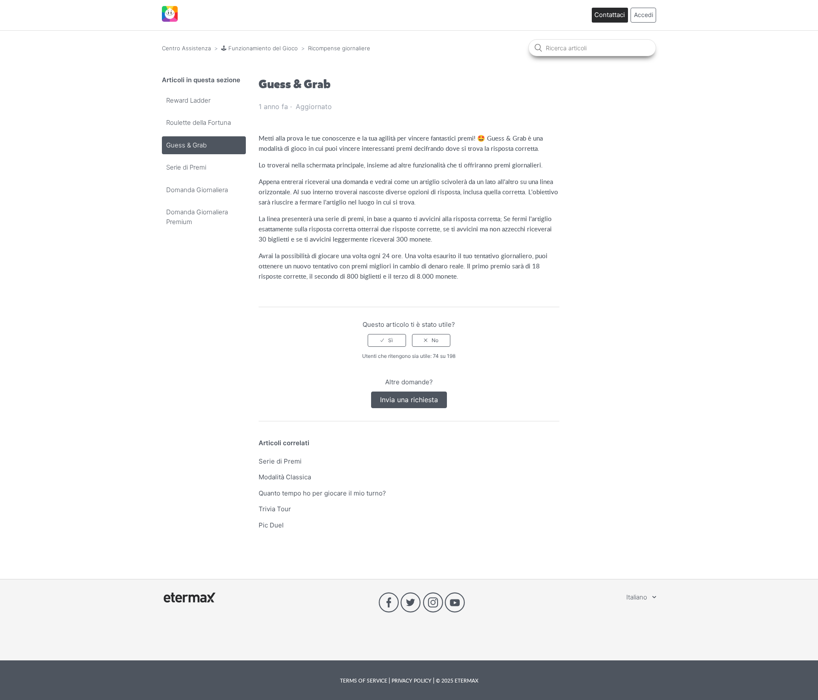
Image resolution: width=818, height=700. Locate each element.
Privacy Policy (411, 680)
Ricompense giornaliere (339, 48)
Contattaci (609, 15)
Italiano (637, 597)
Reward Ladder (188, 100)
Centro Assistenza (186, 48)
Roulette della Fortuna (198, 122)
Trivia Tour (275, 509)
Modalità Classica (285, 477)
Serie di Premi (186, 167)
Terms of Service (364, 680)
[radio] (387, 340)
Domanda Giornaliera (197, 190)
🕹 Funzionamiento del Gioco (259, 48)
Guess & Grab (186, 145)
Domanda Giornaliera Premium (197, 217)
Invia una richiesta (409, 399)
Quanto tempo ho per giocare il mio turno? (322, 493)
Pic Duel (271, 525)
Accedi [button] (643, 14)
